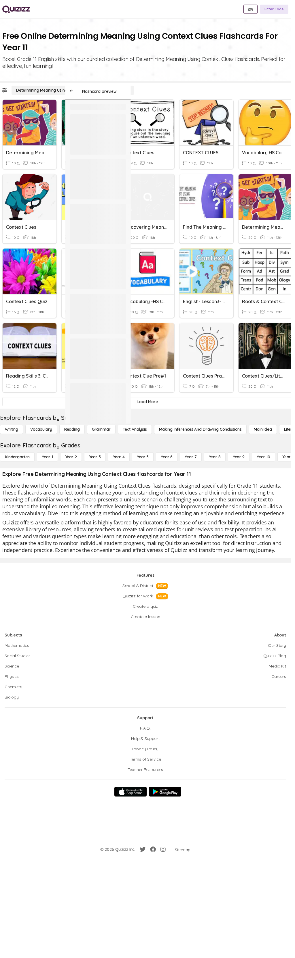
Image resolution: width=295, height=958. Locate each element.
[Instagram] (163, 849)
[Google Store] (165, 792)
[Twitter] (142, 849)
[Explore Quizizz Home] (16, 9)
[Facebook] (153, 849)
